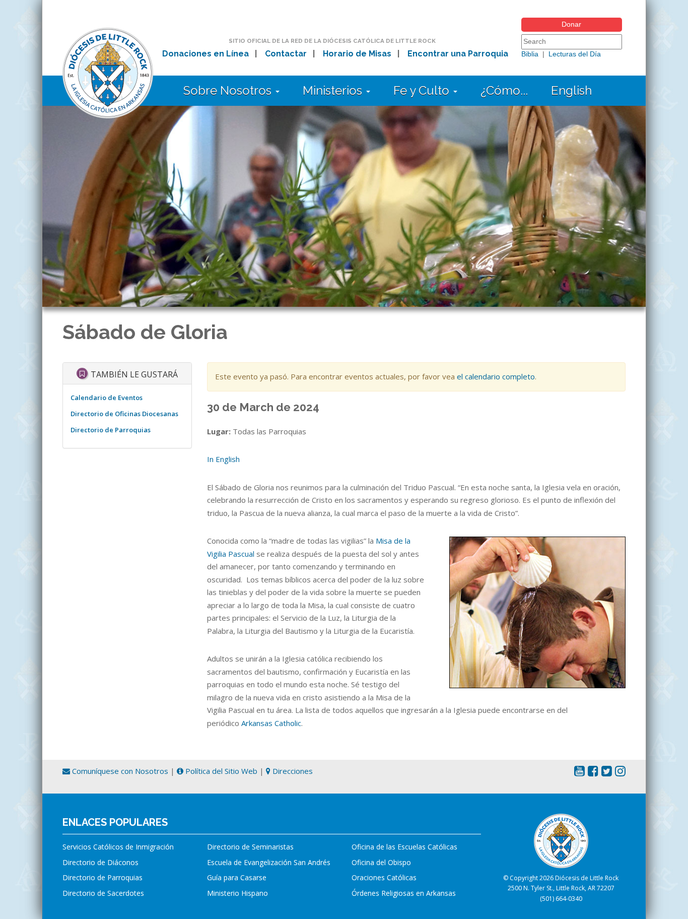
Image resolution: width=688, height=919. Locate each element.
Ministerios (334, 90)
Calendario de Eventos (107, 397)
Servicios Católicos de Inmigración (118, 846)
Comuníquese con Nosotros (119, 771)
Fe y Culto (422, 90)
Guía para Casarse (236, 877)
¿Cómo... (504, 90)
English (571, 90)
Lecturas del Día (574, 54)
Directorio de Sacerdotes (103, 893)
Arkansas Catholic (271, 723)
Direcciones (291, 771)
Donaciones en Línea (205, 53)
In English (223, 459)
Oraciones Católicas (384, 877)
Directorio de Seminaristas (250, 846)
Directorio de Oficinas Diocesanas (124, 413)
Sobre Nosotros (228, 90)
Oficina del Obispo (381, 862)
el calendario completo (496, 376)
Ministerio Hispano (237, 893)
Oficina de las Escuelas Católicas (404, 846)
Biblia (529, 54)
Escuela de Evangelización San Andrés (268, 862)
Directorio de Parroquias (111, 429)
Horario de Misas (357, 53)
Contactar (286, 53)
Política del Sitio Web (220, 771)
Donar (571, 24)
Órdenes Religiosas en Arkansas (404, 893)
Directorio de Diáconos (100, 862)
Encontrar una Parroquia (457, 53)
